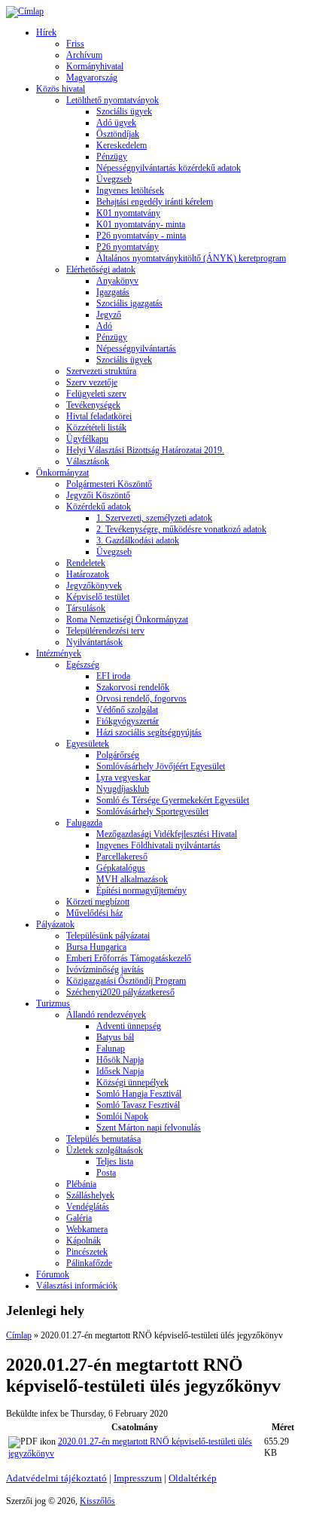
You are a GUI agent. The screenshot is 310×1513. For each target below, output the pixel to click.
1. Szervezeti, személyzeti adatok (154, 518)
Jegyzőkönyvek (94, 585)
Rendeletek (85, 563)
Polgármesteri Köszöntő (109, 484)
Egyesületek (87, 743)
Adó (104, 326)
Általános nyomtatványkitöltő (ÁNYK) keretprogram (191, 258)
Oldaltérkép (193, 1478)
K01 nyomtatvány (128, 213)
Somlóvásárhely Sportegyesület (152, 811)
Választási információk (76, 1285)
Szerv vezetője (91, 382)
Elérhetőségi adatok (100, 269)
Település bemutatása (103, 1139)
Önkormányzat (62, 472)
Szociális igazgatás (129, 303)
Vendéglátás (87, 1206)
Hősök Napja (120, 1060)
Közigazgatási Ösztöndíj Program (126, 981)
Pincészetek (87, 1252)
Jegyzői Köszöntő (98, 495)
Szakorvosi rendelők (132, 687)
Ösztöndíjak (117, 134)
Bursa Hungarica (96, 947)
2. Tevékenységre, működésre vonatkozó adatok (181, 529)
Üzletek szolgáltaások (104, 1150)
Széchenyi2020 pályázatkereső (120, 992)
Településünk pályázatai (108, 935)
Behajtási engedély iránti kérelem (154, 201)
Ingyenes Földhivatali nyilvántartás (158, 845)
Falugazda (84, 822)
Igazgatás (112, 292)
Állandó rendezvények (106, 1014)
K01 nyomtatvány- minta (140, 224)
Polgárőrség (117, 755)
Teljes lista (114, 1161)
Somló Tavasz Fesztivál (138, 1105)
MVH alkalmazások (132, 879)
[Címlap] (25, 11)
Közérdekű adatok (98, 506)
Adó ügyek (116, 122)
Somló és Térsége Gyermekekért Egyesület (172, 800)
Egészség (82, 664)
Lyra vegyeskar (123, 777)
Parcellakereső (121, 856)
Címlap (19, 1335)
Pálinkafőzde (89, 1263)
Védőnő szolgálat (127, 710)
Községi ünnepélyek (132, 1082)
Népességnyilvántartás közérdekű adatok (168, 168)
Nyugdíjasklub (122, 789)
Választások (87, 461)
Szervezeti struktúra (101, 371)
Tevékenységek (93, 405)
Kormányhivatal (94, 66)
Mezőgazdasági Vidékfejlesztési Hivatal (166, 834)
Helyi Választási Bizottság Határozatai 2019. (145, 450)
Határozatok (87, 574)
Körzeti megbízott (97, 902)
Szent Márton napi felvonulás (148, 1127)
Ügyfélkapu (87, 439)
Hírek (46, 32)
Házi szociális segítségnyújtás (149, 732)
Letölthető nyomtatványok (112, 100)
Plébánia (81, 1184)
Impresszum (138, 1478)
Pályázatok (55, 924)
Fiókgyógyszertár (127, 721)
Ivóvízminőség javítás (105, 969)
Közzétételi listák (96, 427)
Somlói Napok (122, 1116)
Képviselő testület (97, 597)
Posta (106, 1172)
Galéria (79, 1218)
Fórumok (52, 1274)
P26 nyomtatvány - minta (141, 235)
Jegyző (108, 314)
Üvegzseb (114, 179)
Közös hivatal (60, 89)
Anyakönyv (117, 281)
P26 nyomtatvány (127, 247)
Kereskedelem (121, 145)
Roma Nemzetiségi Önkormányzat (127, 619)
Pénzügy (111, 156)
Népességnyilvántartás (136, 348)
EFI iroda (113, 676)
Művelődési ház (94, 913)
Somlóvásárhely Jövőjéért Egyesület (160, 766)
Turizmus (53, 1003)
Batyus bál (115, 1037)
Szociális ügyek (124, 111)
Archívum (84, 55)
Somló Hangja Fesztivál (138, 1093)
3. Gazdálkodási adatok (137, 540)
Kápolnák (83, 1240)
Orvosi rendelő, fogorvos (141, 698)
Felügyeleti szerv (96, 393)
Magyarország (91, 77)
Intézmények (58, 653)
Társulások (85, 608)
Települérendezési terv (105, 631)
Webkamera (87, 1229)
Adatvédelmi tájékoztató (56, 1478)
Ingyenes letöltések (130, 190)
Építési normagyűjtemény (141, 890)
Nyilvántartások (94, 642)
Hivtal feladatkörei (99, 416)
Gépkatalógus (120, 868)
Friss (75, 43)
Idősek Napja (120, 1071)
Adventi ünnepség (128, 1026)
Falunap (110, 1048)
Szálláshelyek (90, 1195)
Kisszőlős (97, 1501)
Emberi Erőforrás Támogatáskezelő (128, 958)
